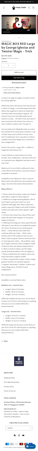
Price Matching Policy (12, 382)
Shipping (3, 58)
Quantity (4, 61)
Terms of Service (10, 391)
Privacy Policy (9, 387)
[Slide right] (23, 38)
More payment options (19, 82)
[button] (4, 8)
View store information (11, 93)
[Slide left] (15, 38)
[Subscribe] (30, 428)
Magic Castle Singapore (15, 447)
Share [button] (6, 341)
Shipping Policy (9, 378)
